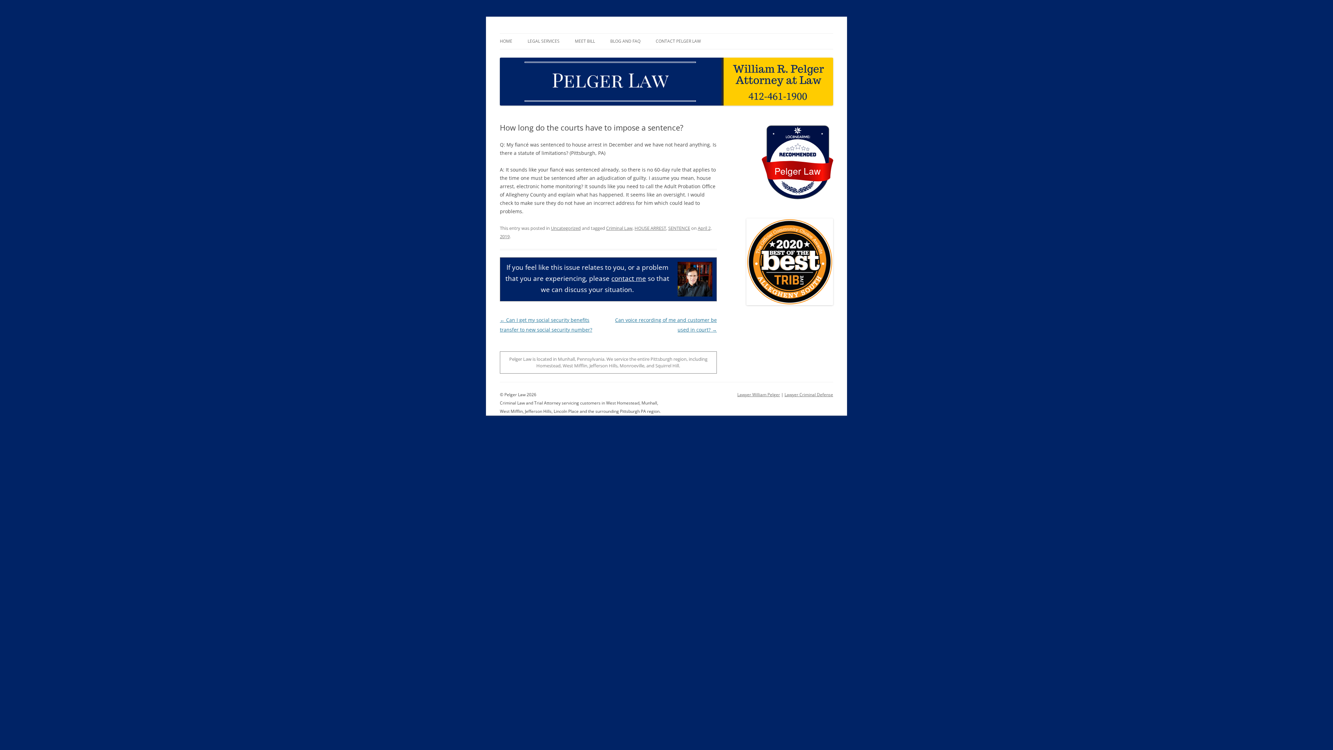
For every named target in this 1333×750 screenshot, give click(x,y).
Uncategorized (566, 228)
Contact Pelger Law (678, 41)
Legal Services (544, 41)
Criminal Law (619, 228)
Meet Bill (585, 41)
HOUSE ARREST (650, 228)
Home (506, 41)
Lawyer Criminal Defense (809, 395)
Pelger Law (797, 171)
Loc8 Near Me (797, 137)
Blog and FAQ (625, 41)
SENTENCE (679, 228)
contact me (628, 278)
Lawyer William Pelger (758, 395)
